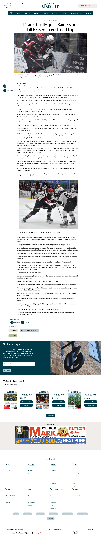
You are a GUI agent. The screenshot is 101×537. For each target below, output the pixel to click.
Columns (30, 480)
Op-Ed (29, 473)
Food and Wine (76, 473)
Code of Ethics (82, 514)
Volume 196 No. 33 (58, 396)
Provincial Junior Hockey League (29, 330)
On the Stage (76, 477)
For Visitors (53, 499)
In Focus (52, 480)
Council (8, 470)
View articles (26, 405)
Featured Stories (77, 496)
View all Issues (50, 415)
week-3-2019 (13, 335)
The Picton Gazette (56, 529)
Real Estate (55, 13)
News (18, 13)
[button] (8, 86)
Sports (65, 13)
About (16, 514)
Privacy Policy (67, 514)
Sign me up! (7, 370)
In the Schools (31, 502)
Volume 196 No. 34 (26, 396)
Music (74, 486)
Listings (8, 502)
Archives (50, 518)
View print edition (26, 402)
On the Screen (76, 480)
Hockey (30, 496)
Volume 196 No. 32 (90, 396)
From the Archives (54, 477)
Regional (30, 505)
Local (7, 473)
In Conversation (54, 470)
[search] (94, 5)
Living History (54, 473)
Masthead (28, 514)
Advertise (40, 514)
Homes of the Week (10, 496)
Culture (45, 13)
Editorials (30, 470)
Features (36, 13)
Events (52, 496)
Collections (53, 483)
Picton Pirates (13, 330)
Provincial (8, 480)
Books (74, 483)
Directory (75, 499)
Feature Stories (9, 499)
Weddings (89, 13)
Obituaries (53, 508)
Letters (30, 477)
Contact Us (53, 514)
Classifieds (53, 502)
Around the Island (76, 13)
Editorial (27, 13)
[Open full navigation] (11, 13)
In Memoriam (53, 505)
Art (73, 470)
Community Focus (10, 477)
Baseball (30, 499)
